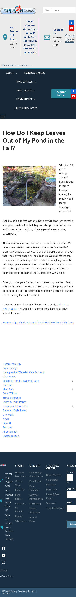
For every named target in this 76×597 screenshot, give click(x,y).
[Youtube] (71, 28)
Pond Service (24, 99)
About (10, 73)
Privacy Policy (6, 576)
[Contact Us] (47, 37)
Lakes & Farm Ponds (26, 108)
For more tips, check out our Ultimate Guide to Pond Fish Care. (38, 322)
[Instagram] (3, 562)
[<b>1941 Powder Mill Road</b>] (5, 37)
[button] (3, 116)
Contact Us (58, 32)
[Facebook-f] (71, 22)
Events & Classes (34, 73)
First (68, 483)
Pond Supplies (24, 82)
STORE (19, 466)
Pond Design (24, 91)
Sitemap (4, 570)
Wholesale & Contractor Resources (69, 38)
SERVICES (34, 466)
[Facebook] (3, 548)
